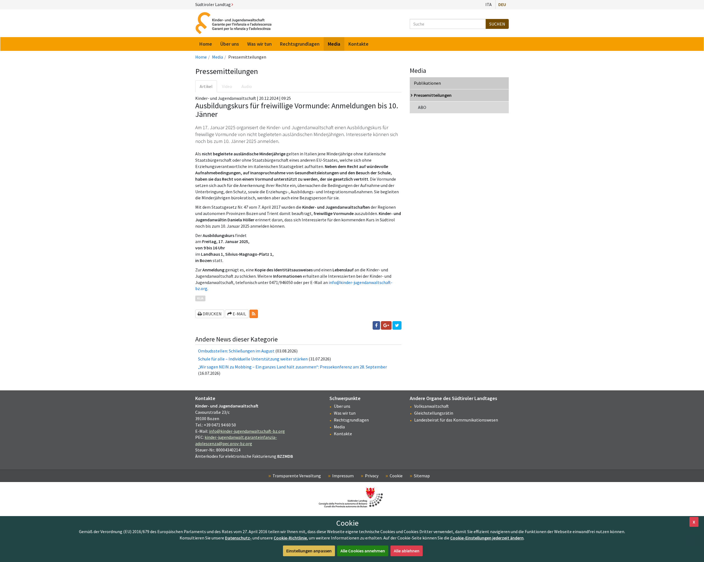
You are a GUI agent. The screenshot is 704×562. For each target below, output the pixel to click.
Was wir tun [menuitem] (259, 44)
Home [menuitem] (205, 44)
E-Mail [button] (239, 313)
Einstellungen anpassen (309, 550)
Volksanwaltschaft (431, 406)
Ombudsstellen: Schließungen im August (236, 351)
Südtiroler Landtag (213, 4)
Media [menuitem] (334, 44)
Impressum (343, 475)
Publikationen (427, 83)
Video (227, 86)
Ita (488, 4)
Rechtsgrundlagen (351, 420)
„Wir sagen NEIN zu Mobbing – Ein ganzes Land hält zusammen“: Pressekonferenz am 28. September (292, 367)
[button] (253, 314)
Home (201, 57)
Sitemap (422, 475)
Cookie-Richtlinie (290, 538)
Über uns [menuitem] (229, 44)
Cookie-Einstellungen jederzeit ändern (487, 538)
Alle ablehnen (406, 550)
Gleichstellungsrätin (433, 413)
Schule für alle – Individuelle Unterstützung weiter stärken (253, 359)
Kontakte (343, 433)
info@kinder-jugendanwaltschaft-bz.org (247, 431)
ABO (422, 107)
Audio (246, 86)
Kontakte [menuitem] (358, 44)
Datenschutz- (238, 538)
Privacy (371, 475)
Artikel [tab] (206, 86)
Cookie (396, 475)
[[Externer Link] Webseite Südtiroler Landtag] (352, 497)
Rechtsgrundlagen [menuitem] (300, 44)
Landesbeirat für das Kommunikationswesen (456, 420)
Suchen (497, 24)
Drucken (212, 313)
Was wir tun (345, 413)
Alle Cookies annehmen (362, 550)
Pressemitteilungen (433, 95)
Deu (502, 4)
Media (217, 57)
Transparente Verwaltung (297, 475)
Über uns (342, 406)
